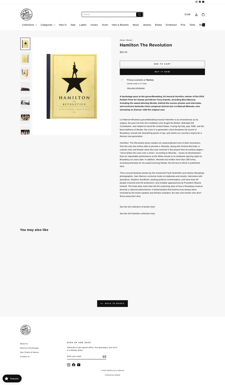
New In (63, 25)
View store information (136, 88)
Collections (28, 25)
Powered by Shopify (112, 375)
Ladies (82, 25)
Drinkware (171, 25)
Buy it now (162, 72)
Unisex (94, 25)
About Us (24, 344)
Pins (183, 25)
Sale (73, 25)
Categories (47, 25)
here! (152, 207)
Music (136, 25)
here (153, 213)
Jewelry (147, 25)
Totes (192, 25)
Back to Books (114, 303)
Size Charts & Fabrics (29, 352)
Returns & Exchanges (29, 348)
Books (158, 25)
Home (122, 40)
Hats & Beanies (120, 25)
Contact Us (25, 357)
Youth (105, 25)
